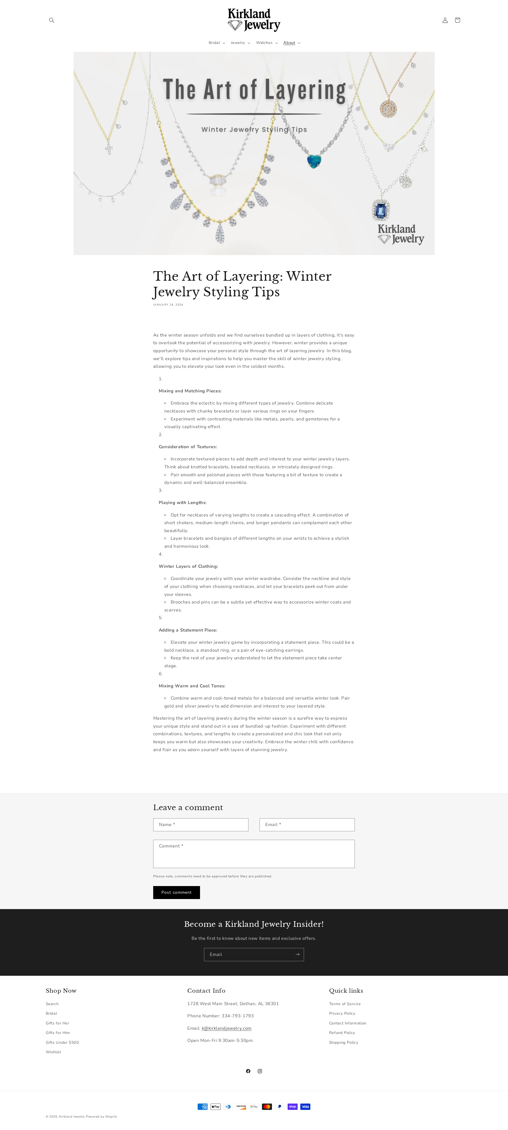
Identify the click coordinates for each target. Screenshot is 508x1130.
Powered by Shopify (101, 1116)
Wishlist (53, 1052)
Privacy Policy (342, 1013)
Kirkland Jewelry (72, 1116)
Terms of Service (345, 1003)
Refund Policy (342, 1032)
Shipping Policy (343, 1042)
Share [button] (163, 320)
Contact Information (347, 1023)
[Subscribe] (298, 954)
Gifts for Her (57, 1023)
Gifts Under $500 (62, 1042)
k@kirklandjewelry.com (227, 1028)
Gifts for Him (58, 1032)
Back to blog (258, 771)
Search (52, 1003)
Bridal (51, 1013)
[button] (52, 20)
